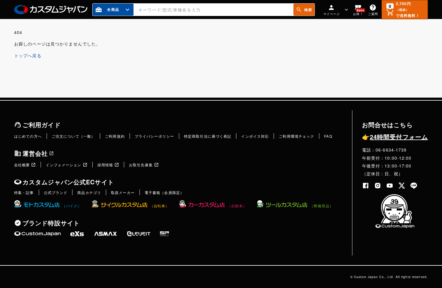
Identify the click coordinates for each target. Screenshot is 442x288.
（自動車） (237, 205)
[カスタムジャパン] (50, 9)
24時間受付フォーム (395, 136)
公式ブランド (56, 192)
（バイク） (72, 205)
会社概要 (22, 164)
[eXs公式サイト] (77, 233)
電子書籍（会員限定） (164, 192)
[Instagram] (377, 185)
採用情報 (105, 164)
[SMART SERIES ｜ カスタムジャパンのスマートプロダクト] (37, 233)
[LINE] (413, 185)
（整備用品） (321, 205)
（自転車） (160, 205)
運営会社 (35, 153)
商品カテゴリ (89, 192)
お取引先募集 (141, 164)
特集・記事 (24, 192)
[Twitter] (401, 185)
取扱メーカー (123, 192)
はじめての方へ (28, 136)
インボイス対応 (255, 136)
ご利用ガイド (42, 124)
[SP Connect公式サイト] (164, 233)
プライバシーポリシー (154, 136)
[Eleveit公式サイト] (138, 233)
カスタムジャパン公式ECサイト (68, 181)
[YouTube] (389, 185)
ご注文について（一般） (73, 136)
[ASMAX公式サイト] (106, 233)
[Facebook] (365, 185)
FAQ (328, 136)
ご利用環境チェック (296, 136)
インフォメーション (63, 164)
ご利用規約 (115, 136)
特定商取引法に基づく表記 (207, 136)
